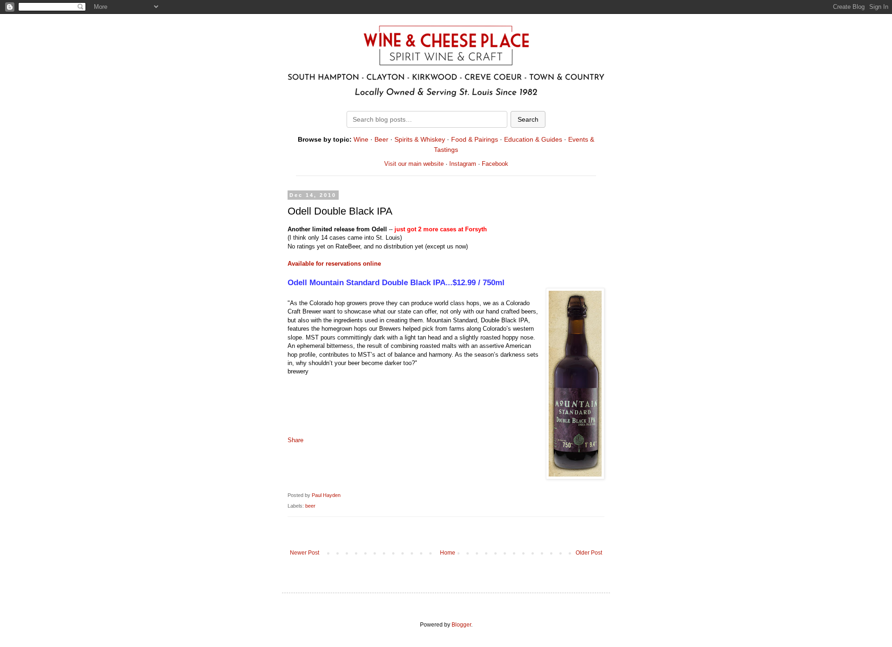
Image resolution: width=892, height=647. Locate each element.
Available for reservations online (334, 263)
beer (310, 506)
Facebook (495, 163)
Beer (381, 139)
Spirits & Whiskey (419, 139)
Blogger (461, 624)
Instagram (462, 163)
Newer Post (304, 552)
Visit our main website (414, 163)
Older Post (589, 552)
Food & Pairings (474, 139)
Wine (361, 139)
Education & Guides (533, 139)
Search (528, 119)
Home (447, 552)
